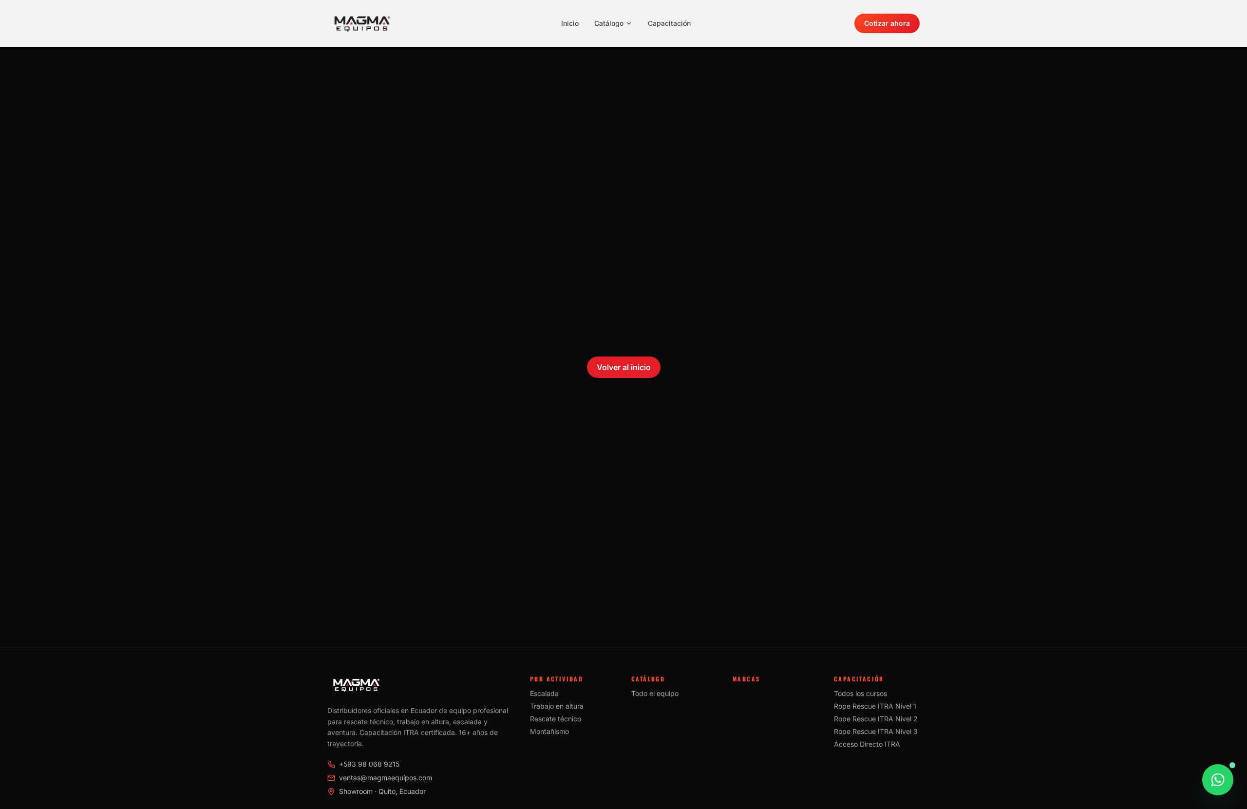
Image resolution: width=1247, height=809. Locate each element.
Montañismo (549, 731)
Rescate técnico (555, 719)
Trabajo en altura (557, 706)
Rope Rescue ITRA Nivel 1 (875, 706)
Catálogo (609, 23)
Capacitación (669, 23)
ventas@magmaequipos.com (385, 777)
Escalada (544, 693)
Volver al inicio (624, 367)
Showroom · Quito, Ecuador (382, 791)
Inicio (570, 23)
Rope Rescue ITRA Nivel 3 (876, 731)
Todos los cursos (860, 693)
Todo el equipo (655, 693)
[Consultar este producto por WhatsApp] (1217, 779)
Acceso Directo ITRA (867, 744)
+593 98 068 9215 (369, 764)
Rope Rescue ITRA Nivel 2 (876, 719)
